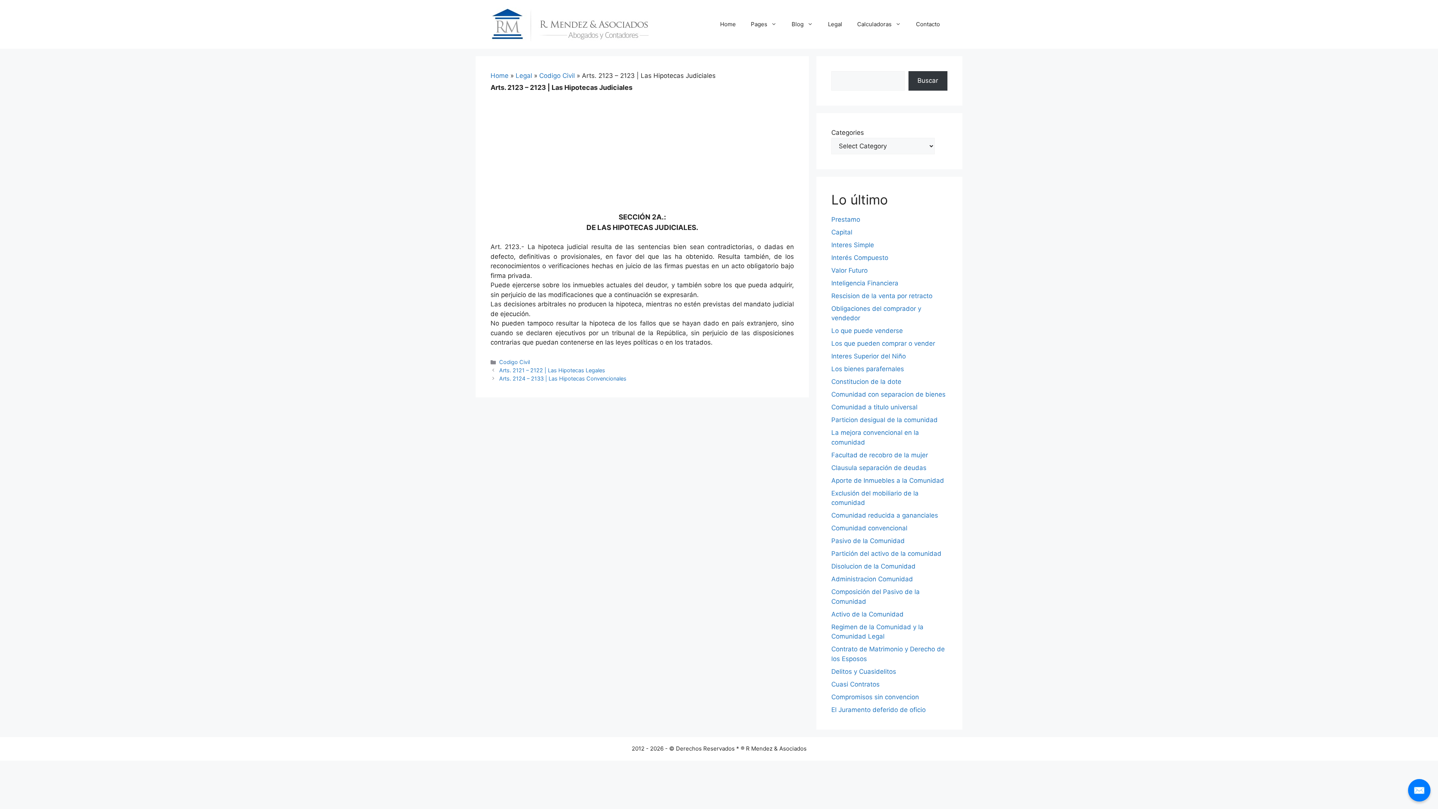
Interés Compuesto (859, 257)
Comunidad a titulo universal (874, 407)
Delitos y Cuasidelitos (863, 671)
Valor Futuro (849, 270)
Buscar (927, 80)
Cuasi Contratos (855, 684)
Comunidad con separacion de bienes (888, 394)
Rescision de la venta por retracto (881, 296)
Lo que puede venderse (867, 330)
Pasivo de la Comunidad (868, 541)
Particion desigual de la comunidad (884, 420)
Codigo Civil (557, 75)
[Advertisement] (642, 146)
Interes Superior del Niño (868, 356)
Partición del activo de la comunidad (886, 553)
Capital (841, 232)
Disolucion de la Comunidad (873, 566)
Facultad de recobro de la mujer (879, 455)
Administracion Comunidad (872, 579)
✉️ (1419, 790)
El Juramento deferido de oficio (878, 709)
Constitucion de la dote (866, 381)
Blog (798, 24)
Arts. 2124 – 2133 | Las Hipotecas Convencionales (563, 378)
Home (728, 24)
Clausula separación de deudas (878, 468)
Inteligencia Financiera (864, 283)
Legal (835, 24)
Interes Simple (852, 245)
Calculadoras (874, 24)
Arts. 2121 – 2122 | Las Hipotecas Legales (552, 370)
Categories (847, 132)
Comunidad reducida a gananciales (884, 515)
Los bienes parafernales (867, 369)
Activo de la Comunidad (867, 614)
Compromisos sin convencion (875, 697)
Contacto (928, 24)
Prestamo (845, 219)
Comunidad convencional (869, 528)
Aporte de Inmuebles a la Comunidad (887, 480)
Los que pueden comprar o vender (883, 343)
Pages (759, 24)
